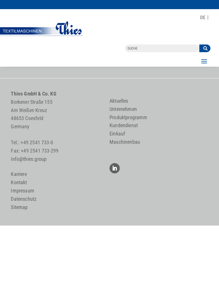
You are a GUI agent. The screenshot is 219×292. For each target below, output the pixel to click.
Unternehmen (123, 109)
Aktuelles (119, 101)
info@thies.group (28, 159)
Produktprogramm (128, 117)
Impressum (22, 191)
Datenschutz (23, 199)
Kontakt (19, 182)
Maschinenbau (125, 142)
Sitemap (19, 207)
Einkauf (117, 134)
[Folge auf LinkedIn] (115, 168)
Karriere (19, 174)
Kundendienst (124, 125)
